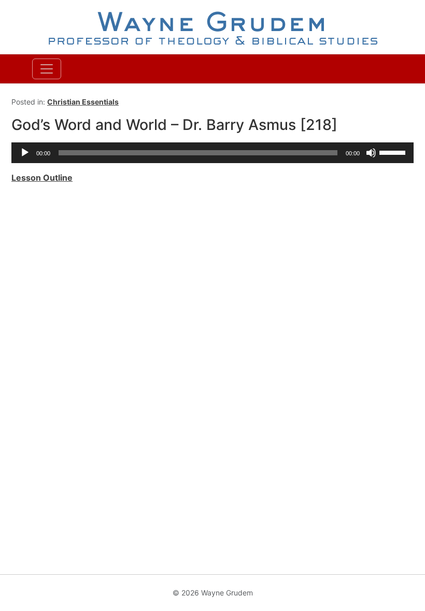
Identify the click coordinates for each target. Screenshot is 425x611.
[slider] (393, 151)
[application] (212, 152)
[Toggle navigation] (46, 69)
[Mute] (371, 153)
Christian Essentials (83, 101)
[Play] (25, 153)
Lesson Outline (42, 177)
